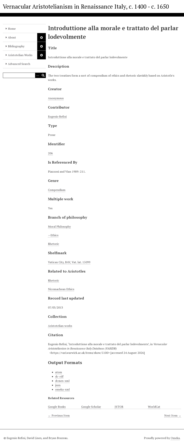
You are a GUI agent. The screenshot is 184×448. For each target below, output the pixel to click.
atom (58, 372)
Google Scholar (91, 407)
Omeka (175, 438)
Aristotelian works (60, 326)
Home (12, 29)
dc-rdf (59, 376)
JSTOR (119, 407)
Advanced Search (19, 64)
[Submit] (43, 75)
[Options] (37, 75)
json (58, 385)
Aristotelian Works (20, 55)
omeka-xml (62, 389)
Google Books (57, 407)
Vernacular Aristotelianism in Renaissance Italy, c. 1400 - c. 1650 (86, 6)
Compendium (56, 190)
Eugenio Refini (57, 116)
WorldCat (154, 407)
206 (50, 153)
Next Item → (172, 415)
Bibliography (16, 46)
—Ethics (53, 235)
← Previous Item (59, 415)
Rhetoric (53, 244)
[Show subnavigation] (41, 37)
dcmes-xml (62, 381)
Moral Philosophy (59, 226)
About (12, 37)
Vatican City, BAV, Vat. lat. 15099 (69, 262)
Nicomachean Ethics (61, 289)
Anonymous (56, 98)
